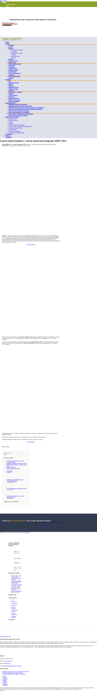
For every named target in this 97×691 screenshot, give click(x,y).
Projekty (11, 59)
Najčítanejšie (10, 471)
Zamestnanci (12, 62)
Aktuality (11, 45)
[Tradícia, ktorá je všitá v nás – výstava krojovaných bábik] (9, 494)
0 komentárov (27, 532)
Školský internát (13, 61)
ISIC (10, 81)
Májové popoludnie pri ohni (13, 468)
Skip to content (3, 0)
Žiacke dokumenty (14, 82)
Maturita (11, 86)
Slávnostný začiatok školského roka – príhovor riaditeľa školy (15, 480)
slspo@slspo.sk (17, 562)
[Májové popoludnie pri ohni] (17, 653)
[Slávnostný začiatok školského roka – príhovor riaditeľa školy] (9, 478)
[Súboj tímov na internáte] (27, 653)
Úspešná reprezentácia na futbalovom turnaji (17, 463)
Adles (1, 532)
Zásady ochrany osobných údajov (13, 69)
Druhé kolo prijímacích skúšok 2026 (20, 106)
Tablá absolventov (14, 98)
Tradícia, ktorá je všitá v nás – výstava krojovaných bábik (16, 577)
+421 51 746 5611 (7, 661)
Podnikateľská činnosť (15, 64)
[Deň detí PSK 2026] (12, 653)
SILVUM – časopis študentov (13, 89)
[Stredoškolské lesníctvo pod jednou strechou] (7, 16)
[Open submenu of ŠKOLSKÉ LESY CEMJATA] (19, 117)
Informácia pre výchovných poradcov (19, 111)
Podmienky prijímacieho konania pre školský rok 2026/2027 (25, 109)
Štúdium (11, 48)
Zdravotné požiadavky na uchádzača (19, 112)
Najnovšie (9, 472)
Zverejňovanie (13, 72)
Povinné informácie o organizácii (15, 74)
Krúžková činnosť (13, 87)
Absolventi (12, 97)
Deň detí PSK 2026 (11, 467)
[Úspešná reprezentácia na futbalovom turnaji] (9, 487)
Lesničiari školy (13, 95)
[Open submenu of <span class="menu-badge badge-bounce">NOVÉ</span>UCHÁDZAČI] (16, 103)
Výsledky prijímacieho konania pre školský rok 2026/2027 (26, 107)
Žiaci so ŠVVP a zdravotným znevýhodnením (21, 114)
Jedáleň (11, 84)
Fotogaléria (12, 67)
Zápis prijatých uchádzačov (18, 104)
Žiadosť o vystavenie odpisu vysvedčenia (14, 100)
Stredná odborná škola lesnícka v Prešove (12, 665)
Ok (80, 689)
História (11, 47)
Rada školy (12, 65)
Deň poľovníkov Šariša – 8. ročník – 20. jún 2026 (16, 586)
